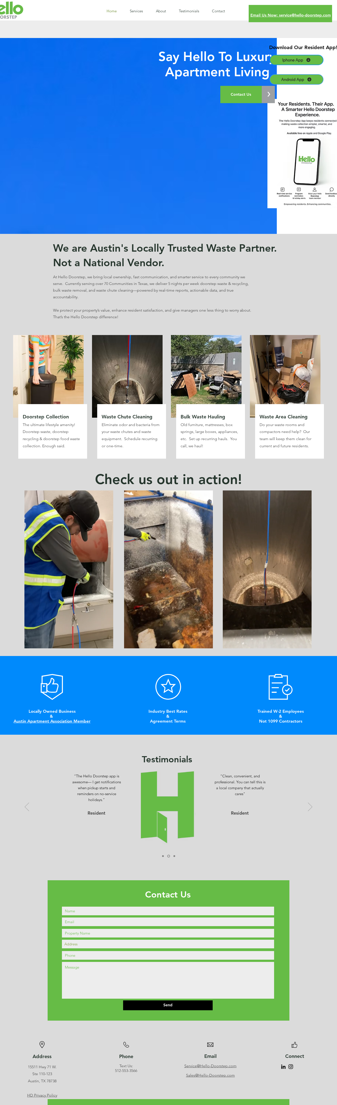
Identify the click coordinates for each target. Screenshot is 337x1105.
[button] (107, 642)
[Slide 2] (169, 856)
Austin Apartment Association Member (52, 721)
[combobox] (168, 944)
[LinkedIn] (283, 1067)
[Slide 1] (163, 856)
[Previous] (27, 807)
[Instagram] (291, 1067)
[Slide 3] (174, 856)
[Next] (310, 807)
